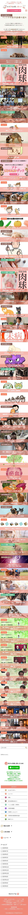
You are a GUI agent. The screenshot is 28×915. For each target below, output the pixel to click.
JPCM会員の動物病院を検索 (15, 10)
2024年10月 (5, 873)
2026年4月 (5, 860)
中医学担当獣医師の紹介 (7, 904)
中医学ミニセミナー (17, 902)
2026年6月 (5, 854)
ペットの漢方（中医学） (19, 901)
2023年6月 (5, 886)
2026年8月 (5, 848)
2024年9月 (5, 876)
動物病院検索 (14, 907)
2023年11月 (5, 879)
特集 (23, 899)
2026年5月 (5, 857)
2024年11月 (5, 870)
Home (5, 899)
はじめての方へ (11, 899)
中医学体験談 (9, 902)
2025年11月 (5, 867)
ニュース (19, 899)
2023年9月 (5, 883)
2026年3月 (5, 864)
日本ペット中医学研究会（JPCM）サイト (14, 908)
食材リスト (16, 904)
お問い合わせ (23, 904)
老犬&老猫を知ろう (8, 901)
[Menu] (26, 11)
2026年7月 (5, 851)
